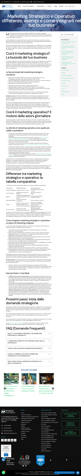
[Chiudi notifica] (55, 473)
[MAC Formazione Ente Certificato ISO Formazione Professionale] (40, 455)
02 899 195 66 (7, 1)
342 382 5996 (16, 1)
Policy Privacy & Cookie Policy (28, 474)
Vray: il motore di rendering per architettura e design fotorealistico (10, 391)
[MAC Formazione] (8, 410)
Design (63, 72)
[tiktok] (15, 440)
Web (63, 94)
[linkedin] (12, 440)
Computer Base (65, 70)
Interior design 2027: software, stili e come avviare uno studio (68, 64)
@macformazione (26, 1)
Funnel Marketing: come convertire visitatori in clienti (28, 388)
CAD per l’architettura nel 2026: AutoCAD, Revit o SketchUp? (68, 58)
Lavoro (63, 89)
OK (6, 454)
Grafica (63, 83)
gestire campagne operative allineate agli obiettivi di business (28, 138)
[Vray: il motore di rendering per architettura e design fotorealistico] (11, 373)
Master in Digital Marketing (16, 323)
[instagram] (8, 440)
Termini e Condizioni (51, 474)
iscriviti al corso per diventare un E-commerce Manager (37, 144)
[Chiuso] (11, 444)
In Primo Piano (65, 86)
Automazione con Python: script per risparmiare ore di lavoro (68, 47)
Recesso (57, 474)
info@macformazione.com (38, 1)
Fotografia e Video (66, 80)
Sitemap (36, 474)
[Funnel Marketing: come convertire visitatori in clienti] (28, 373)
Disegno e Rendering (67, 75)
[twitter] (5, 440)
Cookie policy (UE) (42, 474)
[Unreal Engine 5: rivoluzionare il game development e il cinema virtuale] (46, 373)
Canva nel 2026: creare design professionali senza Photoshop (68, 53)
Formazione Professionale (9, 9)
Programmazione (66, 91)
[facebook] (2, 440)
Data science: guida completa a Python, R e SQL (69, 42)
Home (3, 9)
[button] (5, 388)
